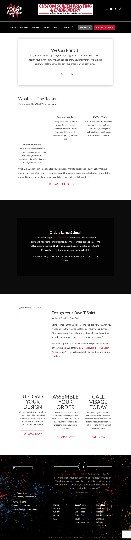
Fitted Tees (80, 515)
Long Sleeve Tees (82, 522)
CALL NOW (98, 437)
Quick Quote (65, 437)
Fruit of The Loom (100, 347)
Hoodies (100, 511)
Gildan (79, 347)
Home (13, 27)
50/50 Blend (80, 508)
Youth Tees (79, 518)
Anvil (66, 351)
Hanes (87, 347)
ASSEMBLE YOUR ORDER (65, 401)
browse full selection (65, 184)
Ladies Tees (80, 511)
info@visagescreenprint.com (25, 509)
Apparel (24, 27)
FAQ (56, 27)
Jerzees (55, 351)
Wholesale (85, 27)
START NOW (65, 73)
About (47, 27)
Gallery (35, 27)
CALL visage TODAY (98, 401)
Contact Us (101, 525)
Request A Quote (104, 27)
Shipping (100, 518)
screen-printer (62, 237)
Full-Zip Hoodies (103, 515)
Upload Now (33, 433)
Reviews (99, 522)
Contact (67, 27)
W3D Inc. (114, 537)
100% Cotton (80, 505)
